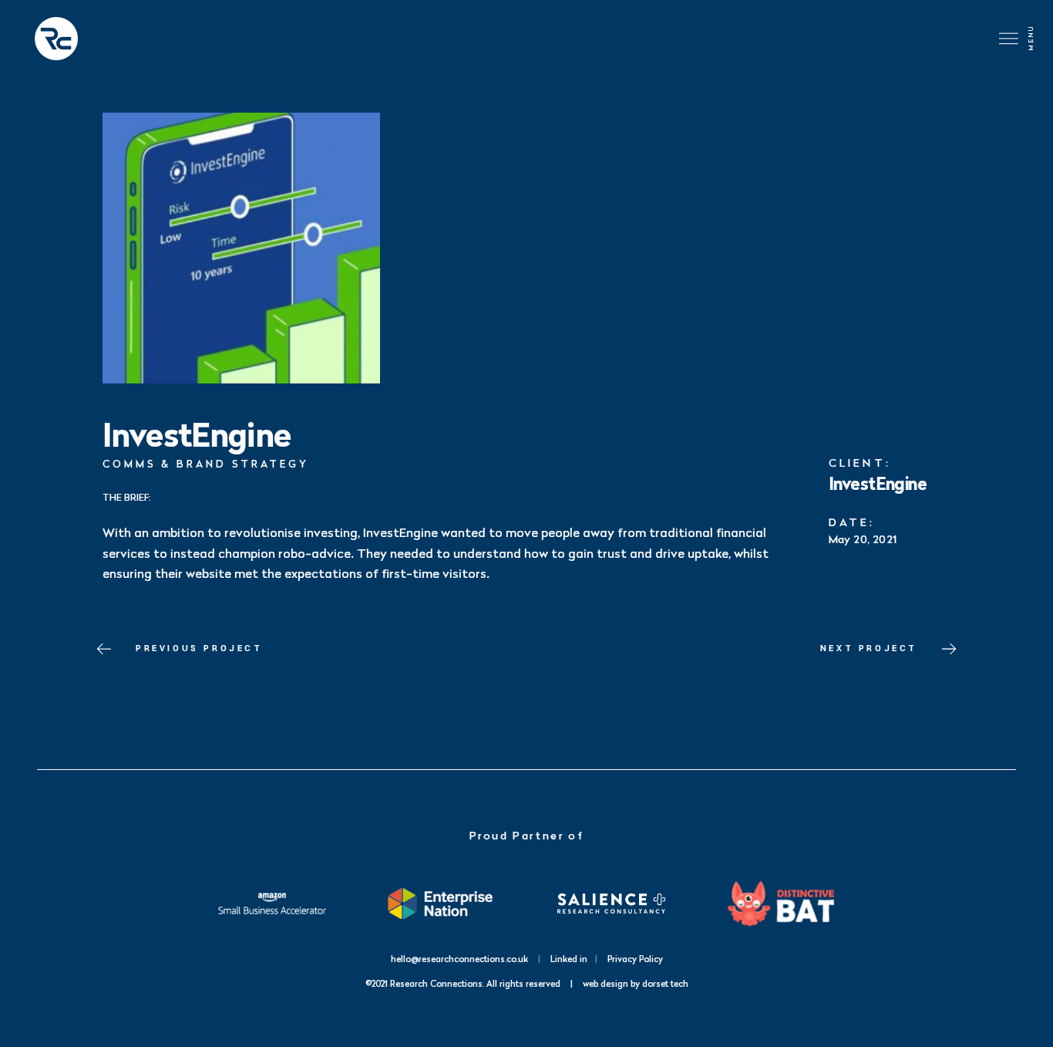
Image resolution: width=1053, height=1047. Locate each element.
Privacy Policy (635, 958)
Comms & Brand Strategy (206, 464)
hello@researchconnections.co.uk (459, 958)
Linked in (568, 958)
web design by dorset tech (635, 983)
